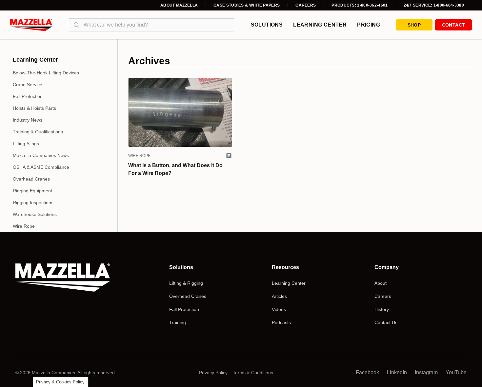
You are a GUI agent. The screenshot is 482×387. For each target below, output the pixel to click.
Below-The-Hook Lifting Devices (46, 72)
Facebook (367, 372)
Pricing (368, 25)
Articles (279, 296)
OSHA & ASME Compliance (41, 167)
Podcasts (281, 322)
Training (177, 322)
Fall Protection (28, 96)
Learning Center (320, 25)
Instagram (426, 372)
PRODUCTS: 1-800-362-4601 (359, 5)
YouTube (456, 372)
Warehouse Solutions (35, 214)
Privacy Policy (213, 372)
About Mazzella (179, 5)
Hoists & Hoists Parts (34, 108)
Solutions (267, 25)
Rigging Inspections (33, 202)
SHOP (414, 25)
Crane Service (27, 84)
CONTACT (453, 25)
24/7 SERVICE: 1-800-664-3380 (434, 5)
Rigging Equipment (32, 190)
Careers (305, 5)
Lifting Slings (26, 143)
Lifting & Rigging (186, 283)
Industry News (27, 120)
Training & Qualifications (38, 131)
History (381, 309)
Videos (279, 309)
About (380, 283)
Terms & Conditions (253, 372)
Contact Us (385, 322)
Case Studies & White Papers (246, 5)
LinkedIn (397, 372)
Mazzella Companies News (41, 155)
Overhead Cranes (31, 179)
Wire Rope (24, 226)
